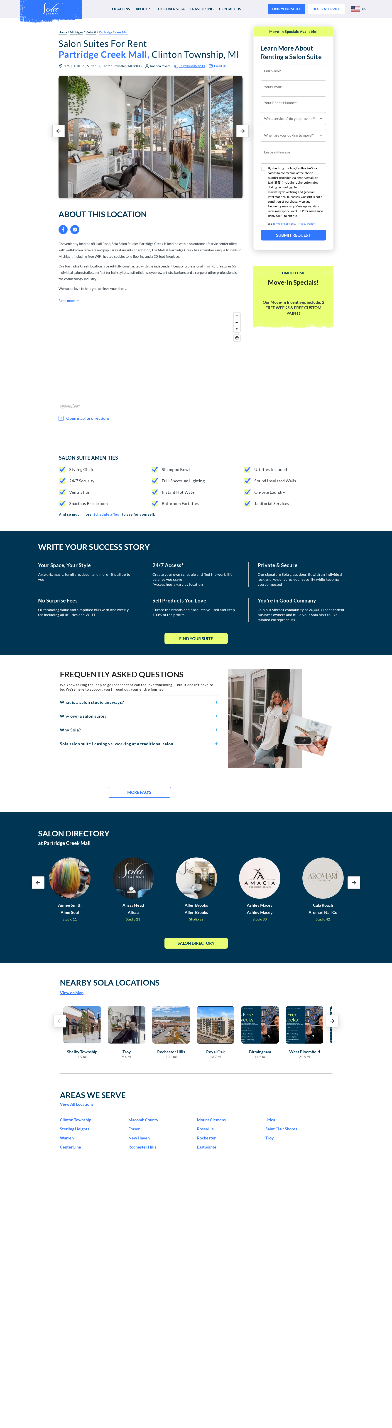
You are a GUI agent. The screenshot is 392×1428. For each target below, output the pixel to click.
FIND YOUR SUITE (286, 9)
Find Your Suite (196, 638)
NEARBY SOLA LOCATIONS (109, 982)
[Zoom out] (237, 322)
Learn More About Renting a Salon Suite (291, 52)
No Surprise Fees (58, 601)
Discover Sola (171, 9)
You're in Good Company (287, 601)
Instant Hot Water (179, 492)
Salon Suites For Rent (149, 49)
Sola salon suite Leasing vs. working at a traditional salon (116, 743)
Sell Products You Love (179, 601)
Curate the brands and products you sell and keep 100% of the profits (193, 612)
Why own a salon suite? (83, 716)
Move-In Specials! (293, 282)
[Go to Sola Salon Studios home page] (51, 9)
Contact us (230, 9)
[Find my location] (237, 338)
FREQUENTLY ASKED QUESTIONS (122, 674)
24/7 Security (82, 480)
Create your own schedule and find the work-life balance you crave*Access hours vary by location (192, 579)
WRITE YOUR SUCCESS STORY (94, 546)
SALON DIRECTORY (74, 833)
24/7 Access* (168, 565)
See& (291, 223)
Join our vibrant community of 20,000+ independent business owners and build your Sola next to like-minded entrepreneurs (301, 614)
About (142, 9)
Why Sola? (70, 729)
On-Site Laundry (269, 492)
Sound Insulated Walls (275, 480)
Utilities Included (270, 469)
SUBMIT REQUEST (293, 235)
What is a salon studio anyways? (92, 702)
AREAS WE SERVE (93, 1095)
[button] (139, 702)
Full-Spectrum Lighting (183, 480)
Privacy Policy (306, 223)
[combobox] (293, 118)
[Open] (321, 118)
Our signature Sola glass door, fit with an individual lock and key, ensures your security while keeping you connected (300, 579)
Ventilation (80, 492)
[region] (151, 360)
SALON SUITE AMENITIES (88, 458)
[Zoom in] (237, 316)
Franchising (202, 9)
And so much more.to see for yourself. (107, 514)
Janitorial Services (271, 503)
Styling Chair (81, 469)
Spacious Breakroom (88, 503)
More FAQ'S (139, 792)
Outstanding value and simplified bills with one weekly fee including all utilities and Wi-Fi (83, 612)
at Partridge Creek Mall (64, 843)
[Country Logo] (355, 9)
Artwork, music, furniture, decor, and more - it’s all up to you (84, 576)
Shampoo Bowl (176, 469)
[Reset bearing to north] (237, 329)
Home (63, 32)
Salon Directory (196, 943)
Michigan (76, 32)
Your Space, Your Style (64, 565)
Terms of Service (283, 223)
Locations (120, 9)
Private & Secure (277, 565)
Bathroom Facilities (180, 503)
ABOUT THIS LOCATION (103, 214)
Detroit (91, 32)
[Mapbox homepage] (70, 406)
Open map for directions (88, 418)
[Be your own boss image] (280, 718)
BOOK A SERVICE (326, 9)
